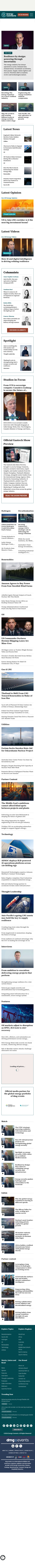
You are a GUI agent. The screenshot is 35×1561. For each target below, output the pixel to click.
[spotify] (24, 1425)
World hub (21, 1334)
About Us (21, 1365)
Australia (21, 1342)
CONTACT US (23, 1453)
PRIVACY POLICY (19, 1450)
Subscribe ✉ (17, 1429)
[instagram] (7, 1425)
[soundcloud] (28, 1425)
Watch (4, 1121)
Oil (2, 1342)
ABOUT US (4, 1450)
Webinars (4, 1386)
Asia (19, 1339)
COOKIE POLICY (28, 1450)
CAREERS (11, 1450)
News (3, 1368)
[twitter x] (11, 1425)
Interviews (4, 1376)
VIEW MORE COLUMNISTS (17, 330)
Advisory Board (23, 1368)
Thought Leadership (7, 1378)
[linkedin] (14, 1425)
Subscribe (21, 1376)
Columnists (11, 272)
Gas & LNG (4, 1337)
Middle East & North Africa (24, 1348)
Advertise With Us (23, 1371)
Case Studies (22, 1373)
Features (4, 1373)
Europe (20, 1345)
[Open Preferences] (2, 1557)
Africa (20, 1337)
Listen (4, 1193)
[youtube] (17, 1425)
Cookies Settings (13, 1453)
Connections (22, 1386)
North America (22, 1352)
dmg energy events (24, 1381)
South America (22, 1355)
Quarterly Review (6, 1389)
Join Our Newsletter (23, 14)
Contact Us (21, 1379)
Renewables (5, 1345)
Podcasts (4, 1381)
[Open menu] (31, 15)
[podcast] (21, 1425)
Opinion (3, 1370)
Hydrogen (4, 1339)
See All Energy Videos (8, 237)
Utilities (3, 1350)
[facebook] (4, 1425)
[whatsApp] (31, 1425)
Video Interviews (6, 1383)
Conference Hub (23, 1384)
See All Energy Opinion (9, 198)
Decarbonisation (6, 1334)
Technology (4, 1347)
